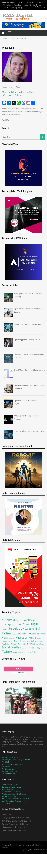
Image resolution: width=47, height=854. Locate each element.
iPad (37, 633)
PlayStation (6, 644)
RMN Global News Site (11, 757)
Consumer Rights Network (12, 787)
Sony (28, 648)
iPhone (42, 634)
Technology (35, 648)
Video (15, 652)
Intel (19, 634)
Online (33, 641)
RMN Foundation (8, 773)
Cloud (20, 624)
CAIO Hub (37, 5)
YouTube (32, 652)
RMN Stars (6, 766)
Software (23, 648)
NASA (17, 641)
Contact (6, 7)
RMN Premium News (10, 771)
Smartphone (39, 644)
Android (10, 620)
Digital (35, 624)
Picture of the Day (9, 796)
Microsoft (22, 637)
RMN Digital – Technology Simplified (16, 759)
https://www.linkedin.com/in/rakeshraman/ (44, 7)
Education (5, 629)
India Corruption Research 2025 (14, 801)
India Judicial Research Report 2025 (15, 798)
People (18, 87)
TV (41, 647)
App (17, 620)
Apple (23, 620)
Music (39, 638)
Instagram (13, 634)
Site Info (40, 2)
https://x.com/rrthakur (38, 7)
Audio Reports (7, 789)
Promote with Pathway (11, 791)
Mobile (32, 637)
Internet (27, 633)
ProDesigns (40, 850)
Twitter (7, 652)
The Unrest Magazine (10, 784)
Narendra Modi (8, 641)
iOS (33, 634)
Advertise (17, 5)
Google (29, 628)
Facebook (16, 628)
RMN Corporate (8, 769)
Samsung (29, 643)
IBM (37, 628)
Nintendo (23, 641)
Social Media (10, 647)
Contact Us (6, 803)
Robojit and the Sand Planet (13, 764)
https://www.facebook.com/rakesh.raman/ (35, 7)
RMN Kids (6, 762)
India (6, 633)
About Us (30, 2)
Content (28, 624)
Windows (20, 652)
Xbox (25, 652)
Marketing (11, 638)
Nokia (28, 641)
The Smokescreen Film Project (14, 794)
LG (6, 638)
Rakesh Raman (17, 644)
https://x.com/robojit (41, 7)
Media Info (7, 5)
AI (3, 620)
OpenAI (39, 641)
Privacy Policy (17, 7)
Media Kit (27, 5)
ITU (3, 638)
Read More (6, 120)
